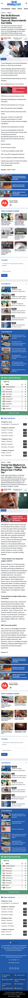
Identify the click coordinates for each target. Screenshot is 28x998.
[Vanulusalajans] (14, 3)
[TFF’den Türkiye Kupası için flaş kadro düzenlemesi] (7, 230)
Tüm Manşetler (19, 983)
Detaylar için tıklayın (14, 413)
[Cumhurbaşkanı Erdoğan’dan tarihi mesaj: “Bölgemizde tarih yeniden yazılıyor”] (7, 245)
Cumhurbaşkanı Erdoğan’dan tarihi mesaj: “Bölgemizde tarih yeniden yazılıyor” (6, 252)
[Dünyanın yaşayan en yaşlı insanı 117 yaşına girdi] (7, 726)
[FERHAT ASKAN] (4, 203)
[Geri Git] (2, 3)
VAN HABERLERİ (5, 8)
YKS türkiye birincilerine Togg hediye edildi (18, 290)
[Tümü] (26, 283)
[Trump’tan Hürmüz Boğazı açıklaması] (21, 713)
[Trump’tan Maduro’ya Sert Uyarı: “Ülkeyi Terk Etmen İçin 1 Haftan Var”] (14, 500)
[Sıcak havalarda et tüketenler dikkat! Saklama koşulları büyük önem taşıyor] (21, 216)
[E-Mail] (10, 205)
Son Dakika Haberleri (8, 988)
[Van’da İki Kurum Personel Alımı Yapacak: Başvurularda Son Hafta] (14, 49)
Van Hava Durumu (21, 975)
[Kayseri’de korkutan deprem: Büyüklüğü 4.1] (21, 245)
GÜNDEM (14, 287)
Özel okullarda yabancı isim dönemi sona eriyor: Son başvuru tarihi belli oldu (18, 305)
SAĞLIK (13, 322)
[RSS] (18, 968)
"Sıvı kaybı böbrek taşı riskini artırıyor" (18, 325)
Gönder (4, 275)
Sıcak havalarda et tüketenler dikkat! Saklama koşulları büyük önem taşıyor (19, 312)
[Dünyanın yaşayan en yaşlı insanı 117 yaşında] (21, 699)
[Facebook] (10, 968)
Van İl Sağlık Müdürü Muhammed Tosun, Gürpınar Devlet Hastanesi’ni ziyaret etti (19, 297)
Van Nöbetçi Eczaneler (6, 976)
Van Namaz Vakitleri (8, 979)
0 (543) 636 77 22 (15, 959)
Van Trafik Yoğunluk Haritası (20, 980)
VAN (13, 294)
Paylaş (4, 58)
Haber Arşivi (19, 988)
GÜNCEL (19, 8)
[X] (13, 968)
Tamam (18, 996)
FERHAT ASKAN (13, 202)
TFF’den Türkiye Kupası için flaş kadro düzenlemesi (7, 236)
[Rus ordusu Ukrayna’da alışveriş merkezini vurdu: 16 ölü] (7, 713)
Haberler (3, 12)
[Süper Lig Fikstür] (26, 418)
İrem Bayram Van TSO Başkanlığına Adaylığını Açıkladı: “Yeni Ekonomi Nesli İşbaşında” (19, 319)
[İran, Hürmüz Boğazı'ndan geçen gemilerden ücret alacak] (7, 699)
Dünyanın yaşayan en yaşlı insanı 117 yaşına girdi (6, 732)
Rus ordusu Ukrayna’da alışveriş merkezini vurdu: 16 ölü (7, 719)
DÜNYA (14, 8)
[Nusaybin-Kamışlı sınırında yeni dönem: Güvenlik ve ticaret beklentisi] (21, 230)
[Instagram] (15, 968)
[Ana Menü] (26, 3)
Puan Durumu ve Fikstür (6, 984)
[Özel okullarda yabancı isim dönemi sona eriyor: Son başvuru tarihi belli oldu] (7, 216)
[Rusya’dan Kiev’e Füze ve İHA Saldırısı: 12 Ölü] (21, 726)
